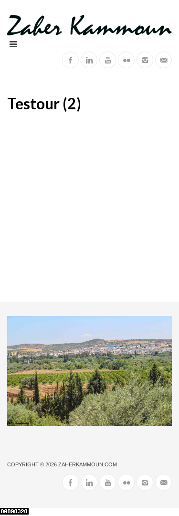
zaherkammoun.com (87, 464)
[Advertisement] (89, 207)
